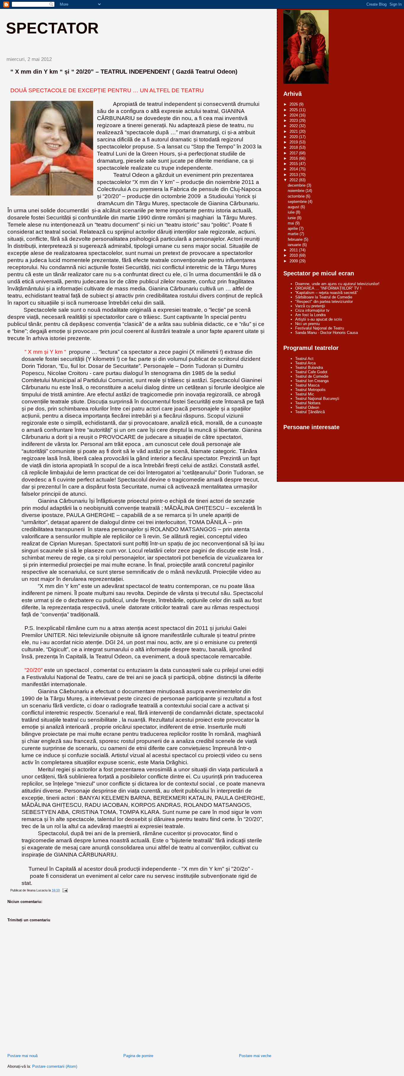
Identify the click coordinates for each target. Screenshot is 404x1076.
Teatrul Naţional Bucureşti (317, 398)
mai (291, 223)
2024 (294, 115)
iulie (292, 212)
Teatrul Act (304, 358)
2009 (294, 261)
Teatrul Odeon (307, 407)
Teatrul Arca (305, 363)
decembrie (297, 185)
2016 (294, 158)
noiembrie (297, 190)
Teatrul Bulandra (309, 367)
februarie (296, 239)
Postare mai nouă (22, 1056)
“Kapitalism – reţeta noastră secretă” (326, 292)
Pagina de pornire (138, 1056)
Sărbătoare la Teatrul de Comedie (323, 297)
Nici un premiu (307, 323)
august (294, 207)
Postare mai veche (255, 1056)
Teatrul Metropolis (310, 389)
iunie (292, 218)
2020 (294, 137)
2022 (294, 126)
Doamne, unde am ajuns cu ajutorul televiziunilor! (337, 284)
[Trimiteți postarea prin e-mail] (65, 890)
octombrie (297, 196)
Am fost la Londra (310, 315)
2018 (294, 147)
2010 (294, 255)
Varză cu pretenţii (310, 306)
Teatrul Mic (304, 394)
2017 (294, 153)
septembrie (298, 201)
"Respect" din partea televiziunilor (324, 301)
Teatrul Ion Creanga (312, 381)
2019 (294, 142)
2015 (294, 163)
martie (294, 234)
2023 (294, 120)
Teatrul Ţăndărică (310, 412)
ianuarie (295, 245)
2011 (294, 250)
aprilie (293, 228)
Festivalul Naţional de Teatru (319, 328)
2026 (294, 104)
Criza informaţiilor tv (312, 310)
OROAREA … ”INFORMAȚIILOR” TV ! (328, 288)
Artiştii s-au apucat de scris (318, 319)
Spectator (52, 28)
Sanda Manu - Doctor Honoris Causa (326, 332)
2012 (294, 180)
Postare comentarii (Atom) (54, 1066)
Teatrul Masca (307, 385)
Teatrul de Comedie (311, 376)
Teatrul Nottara (307, 403)
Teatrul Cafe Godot (311, 372)
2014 (294, 169)
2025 (294, 110)
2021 (294, 131)
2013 (294, 174)
